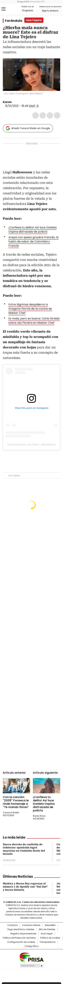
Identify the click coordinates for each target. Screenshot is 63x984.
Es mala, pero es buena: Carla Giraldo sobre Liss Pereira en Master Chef (34, 320)
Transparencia (47, 942)
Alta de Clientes (47, 929)
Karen (7, 102)
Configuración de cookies (21, 942)
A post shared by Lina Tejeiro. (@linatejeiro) (31, 444)
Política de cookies (50, 937)
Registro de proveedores (23, 933)
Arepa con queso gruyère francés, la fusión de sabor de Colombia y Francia (33, 241)
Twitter (43, 115)
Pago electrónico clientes (21, 929)
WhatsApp (57, 115)
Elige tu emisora (50, 11)
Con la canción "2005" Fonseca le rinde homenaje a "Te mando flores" (16, 802)
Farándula (13, 21)
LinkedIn (50, 115)
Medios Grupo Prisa (31, 965)
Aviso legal (46, 933)
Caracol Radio (11, 9)
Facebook (35, 115)
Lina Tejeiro (14, 475)
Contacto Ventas (31, 925)
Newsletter (50, 925)
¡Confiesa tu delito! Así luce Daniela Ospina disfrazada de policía (32, 229)
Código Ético (31, 946)
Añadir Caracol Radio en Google (30, 128)
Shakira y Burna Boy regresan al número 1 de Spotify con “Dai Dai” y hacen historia (25, 886)
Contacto (12, 925)
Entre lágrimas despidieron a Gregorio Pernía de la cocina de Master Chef (30, 308)
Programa (27, 10)
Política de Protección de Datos (19, 937)
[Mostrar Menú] (3, 8)
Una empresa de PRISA (31, 957)
